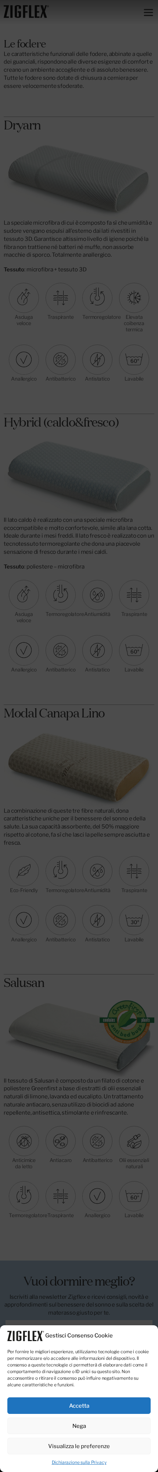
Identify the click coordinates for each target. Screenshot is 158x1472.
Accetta (79, 1406)
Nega (79, 1426)
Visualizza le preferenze (79, 1446)
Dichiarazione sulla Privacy (79, 1462)
